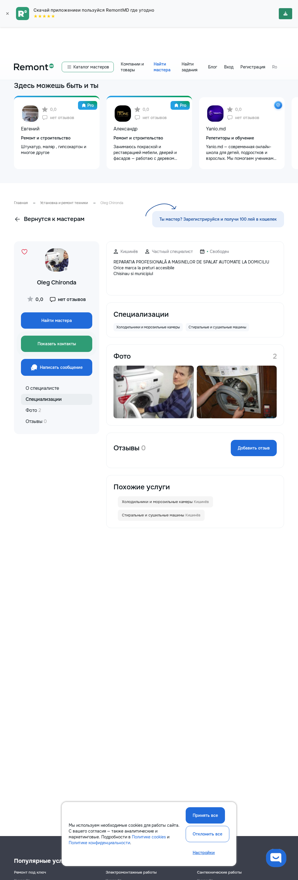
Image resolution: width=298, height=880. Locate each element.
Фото (33, 410)
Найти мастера (162, 66)
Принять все (205, 815)
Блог (212, 67)
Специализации (44, 399)
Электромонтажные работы (131, 872)
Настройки (204, 852)
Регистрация (252, 67)
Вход (228, 67)
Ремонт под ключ (30, 872)
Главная (21, 203)
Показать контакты (57, 343)
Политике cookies (149, 837)
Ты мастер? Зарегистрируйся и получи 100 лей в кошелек (218, 219)
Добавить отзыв (254, 448)
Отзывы (36, 421)
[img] (278, 105)
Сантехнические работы (219, 872)
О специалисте (42, 388)
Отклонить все (207, 834)
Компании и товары (132, 66)
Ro (274, 67)
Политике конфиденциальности (99, 842)
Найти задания (189, 66)
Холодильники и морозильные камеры (165, 501)
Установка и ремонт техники (64, 203)
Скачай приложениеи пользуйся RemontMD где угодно (93, 10)
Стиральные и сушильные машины (161, 515)
